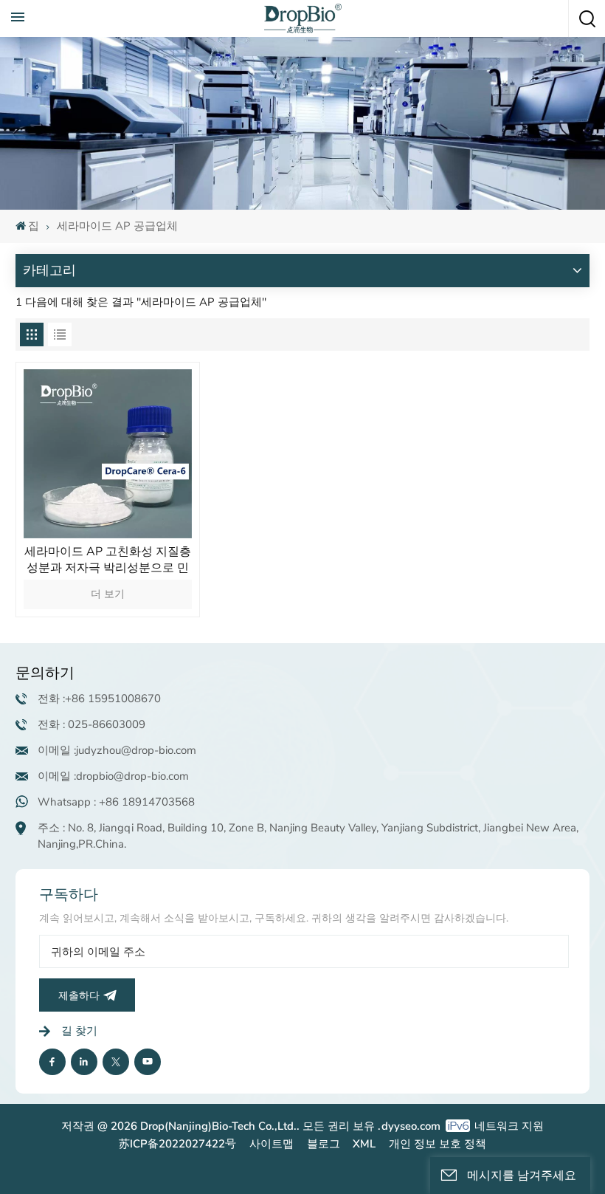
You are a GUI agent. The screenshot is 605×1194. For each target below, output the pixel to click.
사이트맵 (271, 1143)
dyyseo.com (410, 1126)
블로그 (323, 1143)
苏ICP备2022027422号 (177, 1143)
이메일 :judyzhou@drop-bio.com (117, 750)
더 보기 (108, 594)
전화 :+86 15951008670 (99, 698)
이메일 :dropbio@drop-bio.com (113, 776)
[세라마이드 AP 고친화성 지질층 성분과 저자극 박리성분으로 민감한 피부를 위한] (108, 453)
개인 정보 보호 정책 (437, 1143)
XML (364, 1143)
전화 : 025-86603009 (91, 724)
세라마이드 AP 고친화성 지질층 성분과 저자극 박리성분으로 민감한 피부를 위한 (107, 559)
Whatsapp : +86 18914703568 (116, 802)
